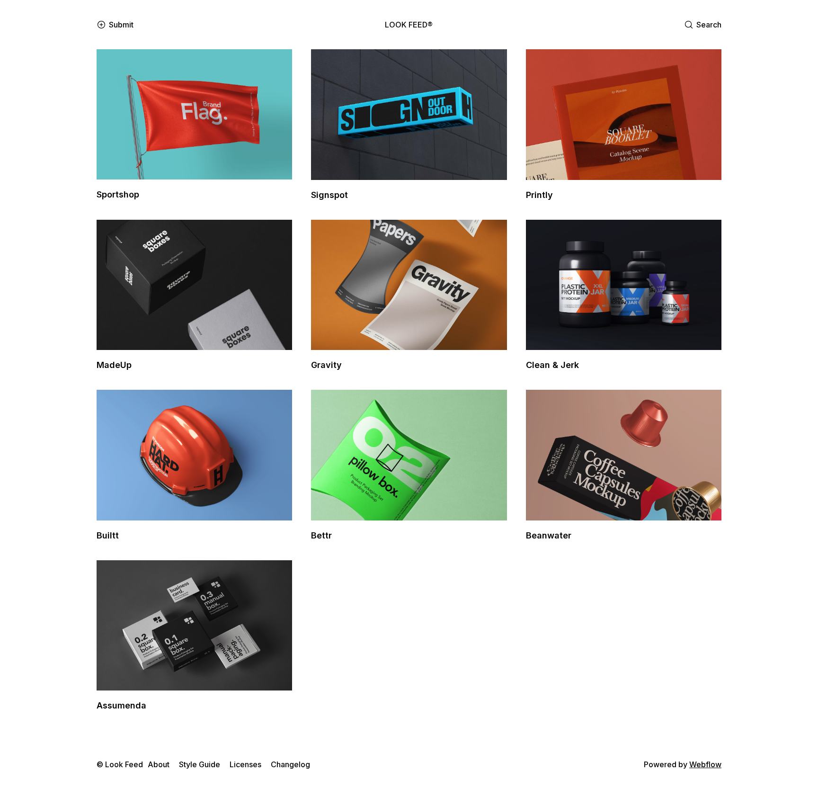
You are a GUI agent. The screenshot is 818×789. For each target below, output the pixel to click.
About (158, 764)
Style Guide (199, 764)
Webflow (705, 764)
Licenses (245, 764)
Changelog (290, 764)
